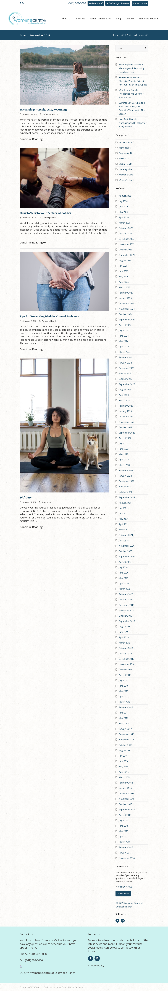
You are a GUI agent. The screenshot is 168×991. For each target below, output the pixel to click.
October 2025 (125, 249)
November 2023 (127, 373)
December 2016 (126, 734)
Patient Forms (140, 3)
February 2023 (126, 405)
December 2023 (126, 368)
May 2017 (123, 718)
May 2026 (123, 212)
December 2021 (126, 481)
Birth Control (125, 142)
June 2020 (123, 572)
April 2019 (124, 637)
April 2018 (124, 696)
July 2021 (123, 508)
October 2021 (125, 492)
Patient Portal (96, 3)
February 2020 (126, 594)
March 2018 (124, 702)
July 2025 (123, 265)
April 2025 (124, 282)
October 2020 (125, 551)
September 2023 (127, 384)
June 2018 (123, 685)
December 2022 (126, 416)
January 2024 (125, 362)
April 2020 (124, 583)
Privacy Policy (96, 965)
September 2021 (127, 497)
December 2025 (126, 238)
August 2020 (125, 562)
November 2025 (127, 244)
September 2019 (127, 621)
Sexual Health (125, 163)
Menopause (125, 147)
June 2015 (123, 825)
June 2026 (123, 206)
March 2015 (124, 841)
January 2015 (125, 852)
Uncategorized (126, 169)
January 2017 (125, 728)
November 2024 (127, 308)
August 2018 (125, 675)
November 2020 (127, 545)
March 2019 (124, 642)
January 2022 (125, 475)
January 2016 (125, 788)
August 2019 (125, 626)
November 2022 (127, 422)
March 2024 (124, 352)
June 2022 (123, 448)
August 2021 (125, 502)
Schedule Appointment (118, 3)
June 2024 (123, 335)
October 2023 (125, 378)
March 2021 (124, 529)
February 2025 (126, 292)
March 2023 (124, 400)
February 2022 (126, 470)
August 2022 (125, 438)
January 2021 (125, 540)
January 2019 (125, 653)
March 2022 (124, 465)
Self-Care (26, 497)
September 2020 (127, 556)
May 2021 (123, 518)
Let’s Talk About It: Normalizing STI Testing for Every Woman (132, 123)
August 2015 (125, 815)
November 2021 (127, 486)
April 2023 (124, 395)
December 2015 (126, 793)
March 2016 (124, 777)
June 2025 (123, 271)
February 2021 (126, 535)
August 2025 (125, 260)
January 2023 (125, 411)
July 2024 (123, 330)
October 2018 (125, 669)
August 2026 (125, 195)
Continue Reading (31, 139)
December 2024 (126, 303)
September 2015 (127, 809)
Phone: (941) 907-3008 (33, 954)
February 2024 (126, 357)
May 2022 (123, 454)
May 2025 (123, 276)
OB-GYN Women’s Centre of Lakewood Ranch (47, 973)
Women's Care (126, 174)
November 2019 (127, 610)
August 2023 (125, 389)
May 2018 (123, 691)
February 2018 (126, 707)
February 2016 (126, 782)
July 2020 (123, 567)
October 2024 (125, 314)
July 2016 (123, 755)
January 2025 (125, 298)
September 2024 (127, 319)
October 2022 (125, 427)
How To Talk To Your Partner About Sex (45, 213)
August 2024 (125, 325)
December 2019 (126, 605)
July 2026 (123, 201)
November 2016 (127, 739)
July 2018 (123, 680)
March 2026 (124, 222)
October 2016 (125, 745)
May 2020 (123, 578)
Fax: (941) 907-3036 (31, 960)
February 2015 (126, 847)
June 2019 (123, 632)
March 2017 (124, 723)
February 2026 (126, 228)
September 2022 (127, 432)
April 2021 (124, 524)
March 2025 (124, 287)
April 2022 (124, 459)
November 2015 (127, 798)
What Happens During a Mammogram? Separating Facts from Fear (132, 68)
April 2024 (124, 346)
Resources (124, 158)
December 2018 (126, 658)
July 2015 (123, 820)
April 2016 (124, 772)
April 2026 (124, 217)
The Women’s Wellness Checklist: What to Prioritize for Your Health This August (133, 81)
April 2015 (124, 836)
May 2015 (123, 831)
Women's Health (127, 180)
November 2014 (127, 858)
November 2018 (127, 664)
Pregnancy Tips (126, 153)
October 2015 (125, 804)
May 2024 (123, 341)
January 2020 (125, 599)
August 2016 (125, 750)
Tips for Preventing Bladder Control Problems (49, 316)
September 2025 (127, 255)
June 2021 (123, 513)
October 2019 (125, 615)
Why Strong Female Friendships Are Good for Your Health (131, 94)
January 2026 (125, 233)
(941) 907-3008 (77, 3)
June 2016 (123, 761)
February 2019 (126, 648)
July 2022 (123, 443)
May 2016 (123, 766)
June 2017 (123, 712)
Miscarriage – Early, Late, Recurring (43, 109)
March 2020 (124, 588)
